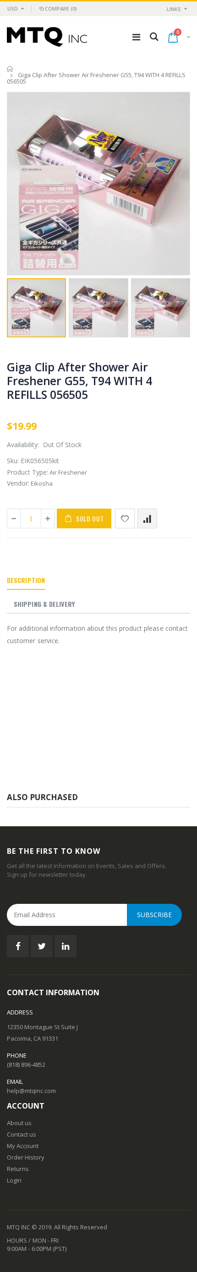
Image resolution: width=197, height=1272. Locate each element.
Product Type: (27, 472)
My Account (22, 1146)
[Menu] (136, 37)
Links (174, 9)
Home (10, 69)
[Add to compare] (147, 518)
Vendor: (18, 483)
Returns (18, 1169)
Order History (25, 1157)
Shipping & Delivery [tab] (44, 604)
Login (14, 1180)
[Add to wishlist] (125, 518)
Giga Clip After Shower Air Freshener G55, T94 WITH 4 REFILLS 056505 (79, 380)
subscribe (154, 914)
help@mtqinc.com (31, 1091)
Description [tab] (26, 580)
